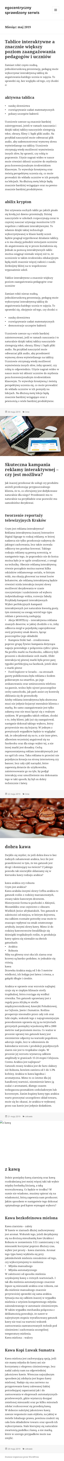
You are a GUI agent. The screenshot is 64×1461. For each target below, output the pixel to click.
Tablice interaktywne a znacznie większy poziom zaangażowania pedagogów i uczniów (30, 49)
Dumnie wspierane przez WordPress (22, 1457)
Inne (27, 411)
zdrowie (28, 1116)
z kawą (12, 1169)
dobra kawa (18, 847)
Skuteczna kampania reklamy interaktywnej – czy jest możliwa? (31, 469)
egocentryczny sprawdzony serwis (22, 10)
